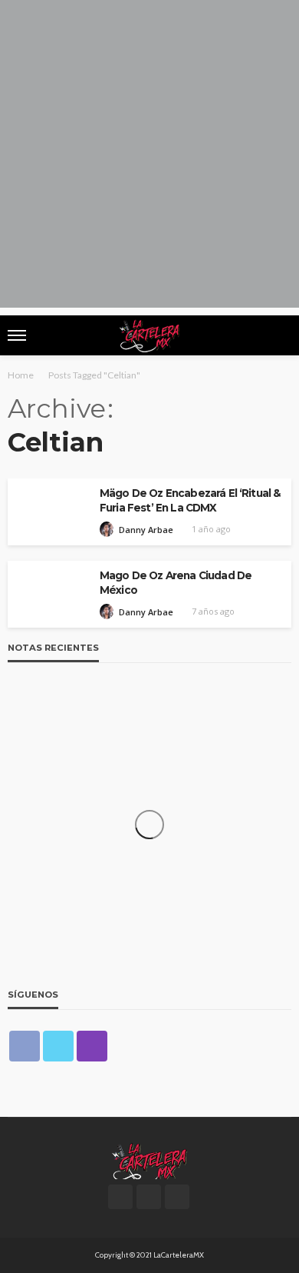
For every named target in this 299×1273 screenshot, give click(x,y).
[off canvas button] (17, 335)
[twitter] (58, 1046)
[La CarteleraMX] (149, 1160)
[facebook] (24, 1046)
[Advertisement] (149, 158)
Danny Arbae (146, 529)
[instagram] (92, 1046)
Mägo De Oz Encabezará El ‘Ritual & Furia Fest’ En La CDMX (190, 500)
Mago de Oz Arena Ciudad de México (175, 582)
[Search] (278, 335)
